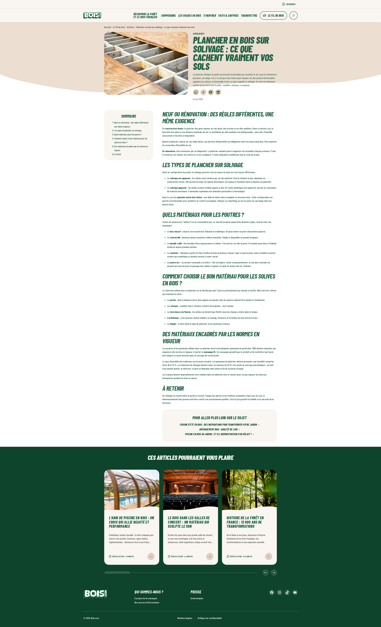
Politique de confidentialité (210, 618)
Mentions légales (184, 618)
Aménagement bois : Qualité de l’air (219, 429)
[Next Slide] (274, 572)
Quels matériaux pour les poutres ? (128, 134)
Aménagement (198, 33)
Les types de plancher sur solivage (128, 130)
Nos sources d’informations (147, 602)
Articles (130, 27)
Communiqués (196, 598)
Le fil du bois (276, 15)
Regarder (290, 4)
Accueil (107, 27)
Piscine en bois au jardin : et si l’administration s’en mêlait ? (219, 434)
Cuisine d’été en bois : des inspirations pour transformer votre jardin (219, 424)
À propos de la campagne (146, 598)
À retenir (117, 154)
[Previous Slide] (265, 572)
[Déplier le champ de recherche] (293, 15)
